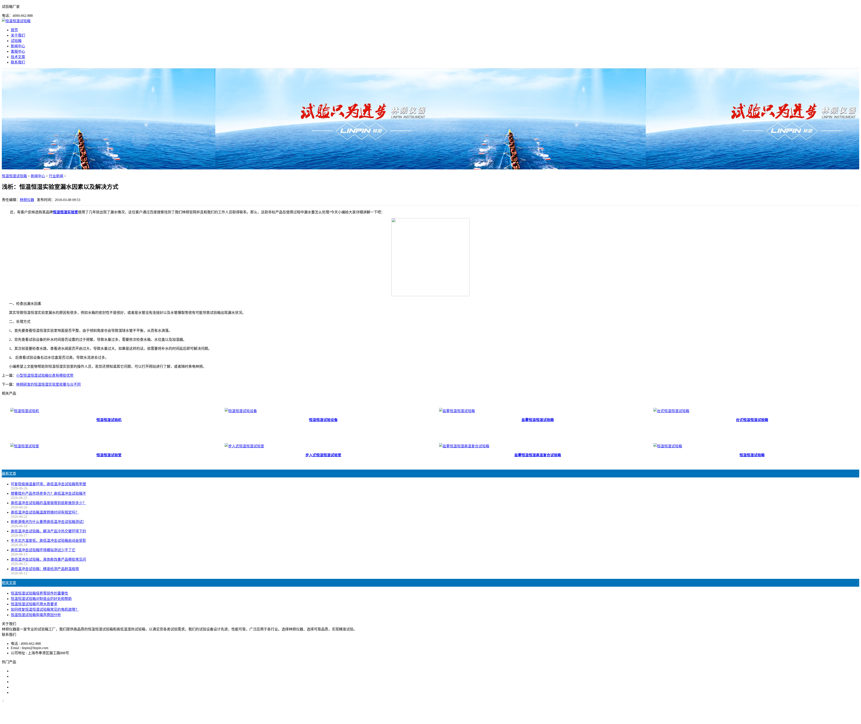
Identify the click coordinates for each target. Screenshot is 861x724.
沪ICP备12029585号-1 (491, 718)
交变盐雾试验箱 (23, 676)
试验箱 (16, 41)
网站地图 (452, 718)
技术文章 (18, 57)
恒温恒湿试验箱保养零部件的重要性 (39, 593)
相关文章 (9, 583)
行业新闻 (56, 176)
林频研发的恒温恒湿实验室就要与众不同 (48, 384)
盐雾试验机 (20, 671)
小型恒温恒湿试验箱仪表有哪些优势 (45, 375)
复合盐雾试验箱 (23, 682)
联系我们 (18, 62)
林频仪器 (27, 200)
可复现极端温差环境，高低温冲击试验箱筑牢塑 (48, 484)
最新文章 (9, 473)
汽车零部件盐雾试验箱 (29, 687)
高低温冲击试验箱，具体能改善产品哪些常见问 (48, 559)
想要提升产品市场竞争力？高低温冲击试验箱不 (48, 493)
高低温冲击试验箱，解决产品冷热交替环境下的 (48, 531)
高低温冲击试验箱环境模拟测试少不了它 (43, 550)
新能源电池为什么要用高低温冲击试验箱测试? (47, 522)
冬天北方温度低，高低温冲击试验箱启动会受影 (48, 540)
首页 (14, 30)
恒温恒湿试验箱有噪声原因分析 (36, 615)
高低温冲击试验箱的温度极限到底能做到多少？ (48, 503)
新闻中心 (18, 46)
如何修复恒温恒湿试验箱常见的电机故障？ (45, 609)
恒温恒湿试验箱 (14, 176)
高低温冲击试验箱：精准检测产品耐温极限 (45, 569)
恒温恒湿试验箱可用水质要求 (34, 604)
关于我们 (18, 35)
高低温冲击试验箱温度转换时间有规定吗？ (45, 512)
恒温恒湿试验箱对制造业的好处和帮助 (41, 599)
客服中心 (18, 51)
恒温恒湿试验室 (23, 692)
